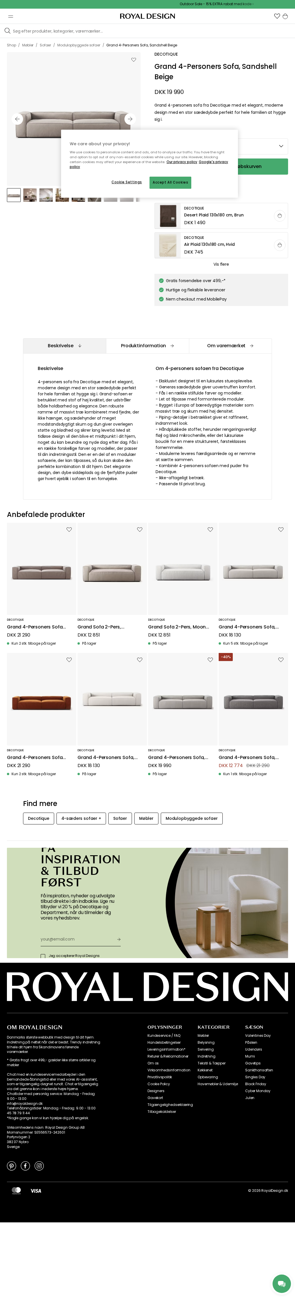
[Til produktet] (221, 216)
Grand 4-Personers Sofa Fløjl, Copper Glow (35, 757)
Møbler (203, 1035)
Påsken (251, 1042)
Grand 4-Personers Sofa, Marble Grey (247, 757)
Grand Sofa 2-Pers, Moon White (177, 627)
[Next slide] (130, 119)
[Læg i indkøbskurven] (279, 216)
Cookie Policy (159, 1084)
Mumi (250, 1056)
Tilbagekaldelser (162, 1111)
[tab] (64, 346)
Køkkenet (205, 1070)
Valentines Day (258, 1035)
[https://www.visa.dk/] (35, 1191)
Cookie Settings (126, 182)
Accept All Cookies (170, 182)
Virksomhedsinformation (169, 1070)
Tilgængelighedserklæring (170, 1105)
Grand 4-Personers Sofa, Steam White (105, 757)
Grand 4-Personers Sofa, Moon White (247, 627)
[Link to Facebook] (25, 1165)
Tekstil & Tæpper (211, 1063)
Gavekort (155, 1098)
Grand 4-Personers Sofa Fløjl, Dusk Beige (35, 627)
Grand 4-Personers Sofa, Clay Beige (176, 757)
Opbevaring (208, 1077)
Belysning (206, 1042)
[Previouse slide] (17, 119)
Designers (156, 1091)
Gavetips (253, 1063)
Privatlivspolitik (160, 1077)
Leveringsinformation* (167, 1049)
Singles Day (255, 1077)
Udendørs (253, 1049)
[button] (277, 16)
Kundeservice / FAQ (164, 1035)
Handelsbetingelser (164, 1042)
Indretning (206, 1056)
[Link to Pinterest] (11, 1165)
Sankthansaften (259, 1070)
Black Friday (255, 1084)
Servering (206, 1049)
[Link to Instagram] (39, 1165)
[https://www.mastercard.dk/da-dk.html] (16, 1191)
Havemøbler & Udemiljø (218, 1084)
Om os (153, 1063)
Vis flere (221, 264)
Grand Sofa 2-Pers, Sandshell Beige (99, 627)
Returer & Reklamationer (168, 1056)
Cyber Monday (258, 1091)
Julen (249, 1098)
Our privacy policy (182, 162)
